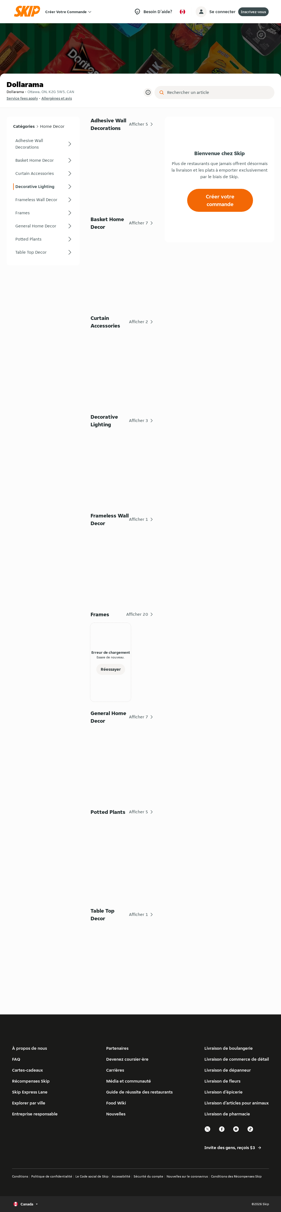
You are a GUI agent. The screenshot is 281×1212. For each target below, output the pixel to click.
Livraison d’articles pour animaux (236, 1103)
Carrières (115, 1070)
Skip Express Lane (29, 1092)
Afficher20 (137, 614)
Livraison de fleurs (222, 1081)
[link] (43, 144)
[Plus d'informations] (148, 92)
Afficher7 (138, 223)
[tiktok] (250, 1131)
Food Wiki (116, 1103)
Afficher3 (138, 420)
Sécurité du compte (148, 1176)
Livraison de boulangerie (228, 1048)
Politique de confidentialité (51, 1176)
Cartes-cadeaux (27, 1070)
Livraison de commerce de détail (236, 1059)
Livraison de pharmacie (227, 1114)
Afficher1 (138, 519)
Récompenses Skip (31, 1081)
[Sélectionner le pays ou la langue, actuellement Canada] (182, 11)
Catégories (24, 126)
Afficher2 (138, 322)
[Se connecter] (201, 11)
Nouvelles (115, 1114)
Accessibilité (121, 1176)
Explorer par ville (28, 1103)
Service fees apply (22, 98)
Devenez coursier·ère (127, 1059)
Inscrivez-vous (253, 11)
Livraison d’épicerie (223, 1092)
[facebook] (222, 1131)
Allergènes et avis (56, 98)
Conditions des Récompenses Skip (236, 1176)
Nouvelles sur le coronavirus (187, 1176)
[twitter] (207, 1131)
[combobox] (218, 92)
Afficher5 (138, 124)
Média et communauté (128, 1081)
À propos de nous (29, 1048)
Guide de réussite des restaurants (139, 1092)
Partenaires (117, 1048)
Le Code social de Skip (91, 1176)
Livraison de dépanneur (227, 1070)
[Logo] (28, 12)
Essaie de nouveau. (111, 657)
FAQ (16, 1059)
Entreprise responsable (35, 1114)
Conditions (20, 1176)
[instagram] (236, 1131)
